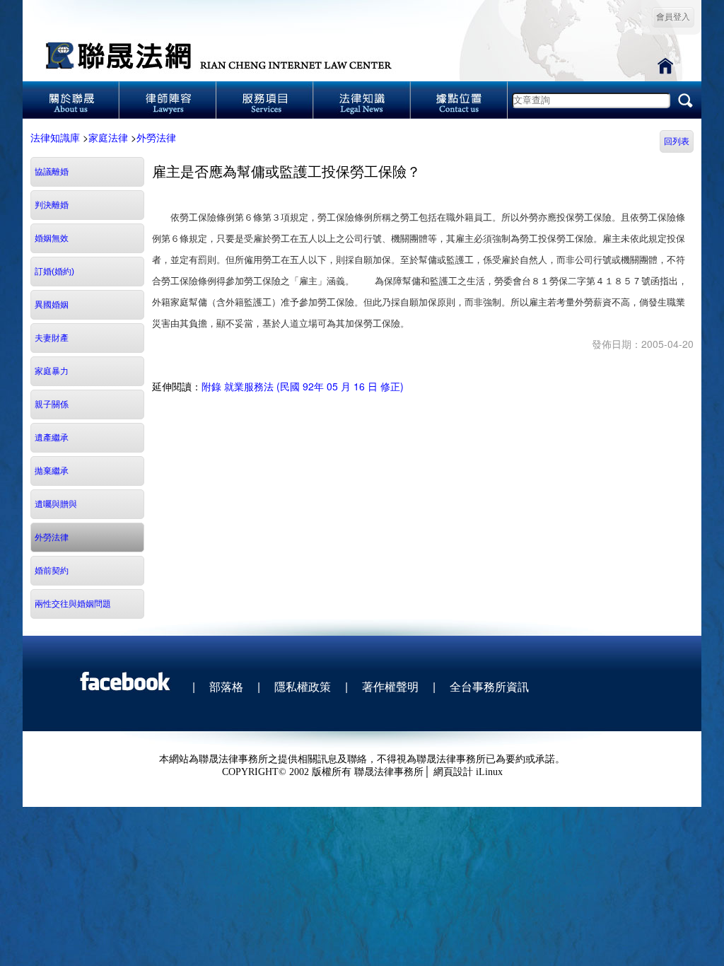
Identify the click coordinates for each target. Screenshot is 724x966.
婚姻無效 (52, 238)
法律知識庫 (55, 137)
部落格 (226, 686)
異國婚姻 (52, 305)
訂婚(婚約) (54, 272)
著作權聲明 (390, 686)
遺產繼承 (52, 438)
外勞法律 (156, 137)
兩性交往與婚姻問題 (73, 604)
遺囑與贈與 (56, 504)
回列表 (676, 141)
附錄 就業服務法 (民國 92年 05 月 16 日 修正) (303, 386)
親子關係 (52, 404)
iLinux (489, 772)
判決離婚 (52, 205)
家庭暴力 (52, 371)
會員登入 (673, 17)
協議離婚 (52, 172)
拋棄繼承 (52, 471)
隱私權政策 (302, 686)
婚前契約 (52, 571)
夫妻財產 (52, 338)
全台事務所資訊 (489, 686)
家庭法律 (108, 137)
